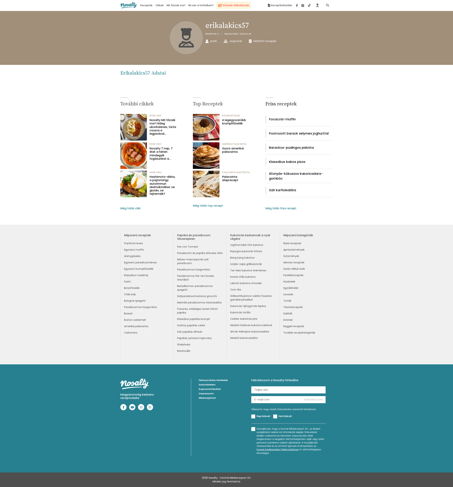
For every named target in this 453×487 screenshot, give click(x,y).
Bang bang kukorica (242, 257)
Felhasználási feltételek (213, 380)
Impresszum (206, 393)
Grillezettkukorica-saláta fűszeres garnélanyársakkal (251, 297)
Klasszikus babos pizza (287, 161)
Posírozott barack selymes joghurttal (299, 133)
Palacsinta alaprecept (230, 178)
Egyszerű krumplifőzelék (138, 269)
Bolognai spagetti (134, 301)
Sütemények (291, 256)
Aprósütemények (294, 249)
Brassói (128, 313)
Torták (287, 301)
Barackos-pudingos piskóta (291, 147)
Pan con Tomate (187, 246)
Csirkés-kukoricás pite (243, 319)
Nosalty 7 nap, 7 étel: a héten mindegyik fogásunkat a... (161, 153)
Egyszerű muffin (134, 249)
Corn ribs (235, 289)
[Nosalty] (128, 5)
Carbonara (130, 332)
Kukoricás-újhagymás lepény (248, 306)
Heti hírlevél (285, 416)
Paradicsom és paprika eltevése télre (200, 253)
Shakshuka (183, 344)
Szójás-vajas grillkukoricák (246, 264)
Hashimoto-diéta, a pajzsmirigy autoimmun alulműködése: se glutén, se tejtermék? (162, 185)
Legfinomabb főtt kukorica (246, 245)
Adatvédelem (207, 384)
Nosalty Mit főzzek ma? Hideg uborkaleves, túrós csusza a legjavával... (163, 126)
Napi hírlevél (263, 416)
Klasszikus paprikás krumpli (193, 319)
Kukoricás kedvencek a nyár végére (250, 237)
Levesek (288, 294)
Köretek (288, 320)
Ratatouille (183, 351)
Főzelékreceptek (293, 275)
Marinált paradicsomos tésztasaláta (199, 302)
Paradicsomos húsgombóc (140, 307)
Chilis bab (130, 294)
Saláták (287, 313)
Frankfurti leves (133, 243)
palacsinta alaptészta (236, 172)
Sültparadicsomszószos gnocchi (197, 296)
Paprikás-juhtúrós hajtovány (194, 338)
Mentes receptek (293, 262)
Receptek (146, 5)
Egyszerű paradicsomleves (140, 262)
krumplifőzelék (231, 115)
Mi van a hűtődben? (201, 5)
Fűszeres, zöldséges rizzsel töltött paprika (197, 310)
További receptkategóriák (299, 332)
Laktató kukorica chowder (246, 283)
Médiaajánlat (207, 398)
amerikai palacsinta (234, 144)
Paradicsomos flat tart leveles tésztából (195, 277)
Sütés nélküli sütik (294, 269)
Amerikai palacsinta (136, 326)
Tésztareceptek (293, 307)
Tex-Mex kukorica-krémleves (248, 270)
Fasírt (127, 281)
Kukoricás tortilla (240, 312)
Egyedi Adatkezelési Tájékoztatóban (278, 449)
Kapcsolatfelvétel (210, 389)
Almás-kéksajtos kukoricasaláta (249, 331)
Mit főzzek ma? (176, 5)
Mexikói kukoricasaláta (244, 338)
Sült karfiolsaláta (282, 190)
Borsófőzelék (132, 288)
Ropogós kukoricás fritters (246, 251)
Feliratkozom (313, 399)
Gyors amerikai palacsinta (233, 150)
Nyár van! (155, 115)
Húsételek (289, 281)
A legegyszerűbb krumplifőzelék (234, 121)
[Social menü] (303, 5)
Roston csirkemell (135, 320)
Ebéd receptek (292, 243)
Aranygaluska (132, 256)
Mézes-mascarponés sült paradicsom (193, 261)
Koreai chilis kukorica (243, 277)
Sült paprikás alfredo (189, 332)
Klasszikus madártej (136, 275)
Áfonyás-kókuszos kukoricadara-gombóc (296, 176)
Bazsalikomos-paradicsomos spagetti (195, 288)
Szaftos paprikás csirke (191, 325)
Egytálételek (290, 288)
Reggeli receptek (293, 326)
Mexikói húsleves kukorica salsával (251, 325)
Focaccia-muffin (282, 119)
